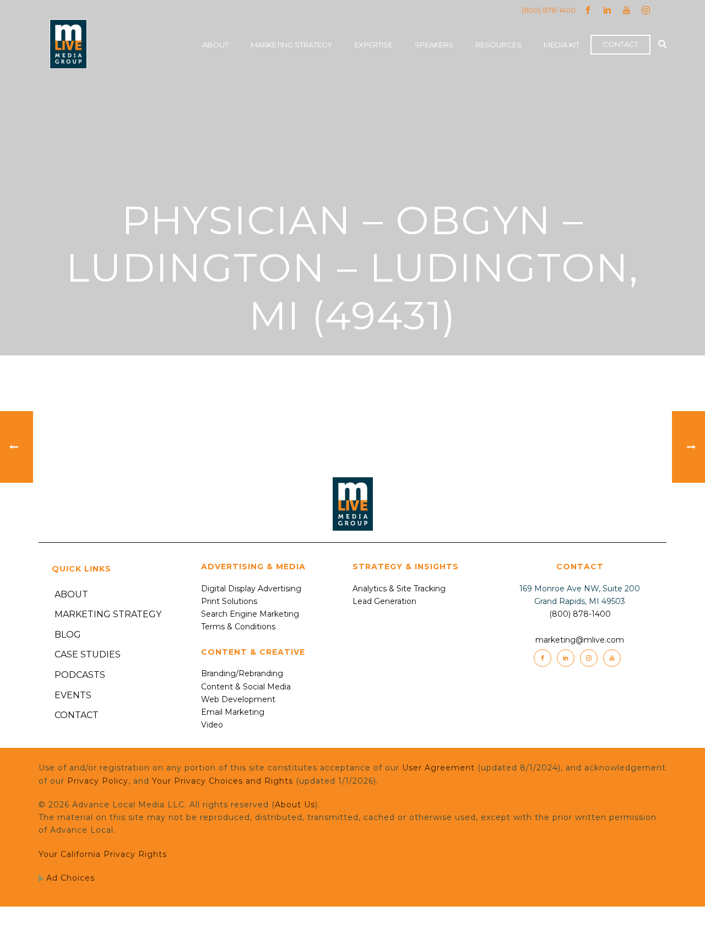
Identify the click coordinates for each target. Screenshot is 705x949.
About (215, 44)
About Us (295, 805)
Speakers (434, 44)
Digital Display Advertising (251, 589)
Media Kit (561, 44)
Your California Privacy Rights (103, 854)
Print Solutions (229, 601)
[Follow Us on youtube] (612, 658)
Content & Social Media (246, 687)
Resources (498, 44)
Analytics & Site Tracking (399, 589)
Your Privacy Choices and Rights (222, 781)
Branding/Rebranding (242, 673)
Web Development (238, 699)
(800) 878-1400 (549, 10)
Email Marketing (232, 712)
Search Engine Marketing (250, 614)
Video (212, 725)
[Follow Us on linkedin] (565, 658)
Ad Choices (69, 878)
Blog (68, 634)
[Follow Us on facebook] (542, 658)
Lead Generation (384, 601)
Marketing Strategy (291, 44)
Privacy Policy (97, 781)
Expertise (373, 44)
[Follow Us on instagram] (589, 658)
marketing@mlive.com (579, 640)
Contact (620, 44)
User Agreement (438, 768)
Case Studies (88, 654)
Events (73, 695)
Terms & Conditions (238, 627)
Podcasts (80, 675)
